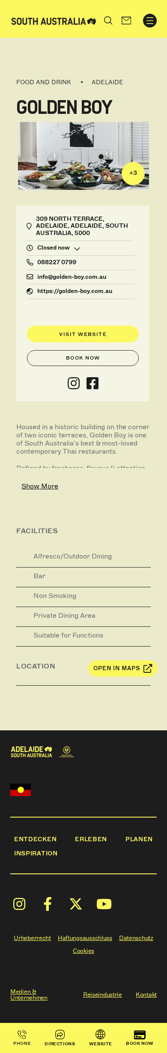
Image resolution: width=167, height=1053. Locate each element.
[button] (126, 20)
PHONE (22, 1043)
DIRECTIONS (60, 1044)
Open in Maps (116, 668)
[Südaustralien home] (53, 20)
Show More (39, 486)
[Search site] (108, 20)
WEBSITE (100, 1044)
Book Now (83, 358)
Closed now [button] (53, 247)
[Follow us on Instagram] (74, 383)
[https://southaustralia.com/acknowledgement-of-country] (20, 790)
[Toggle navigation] (150, 20)
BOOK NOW (140, 1043)
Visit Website (83, 334)
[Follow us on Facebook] (92, 383)
